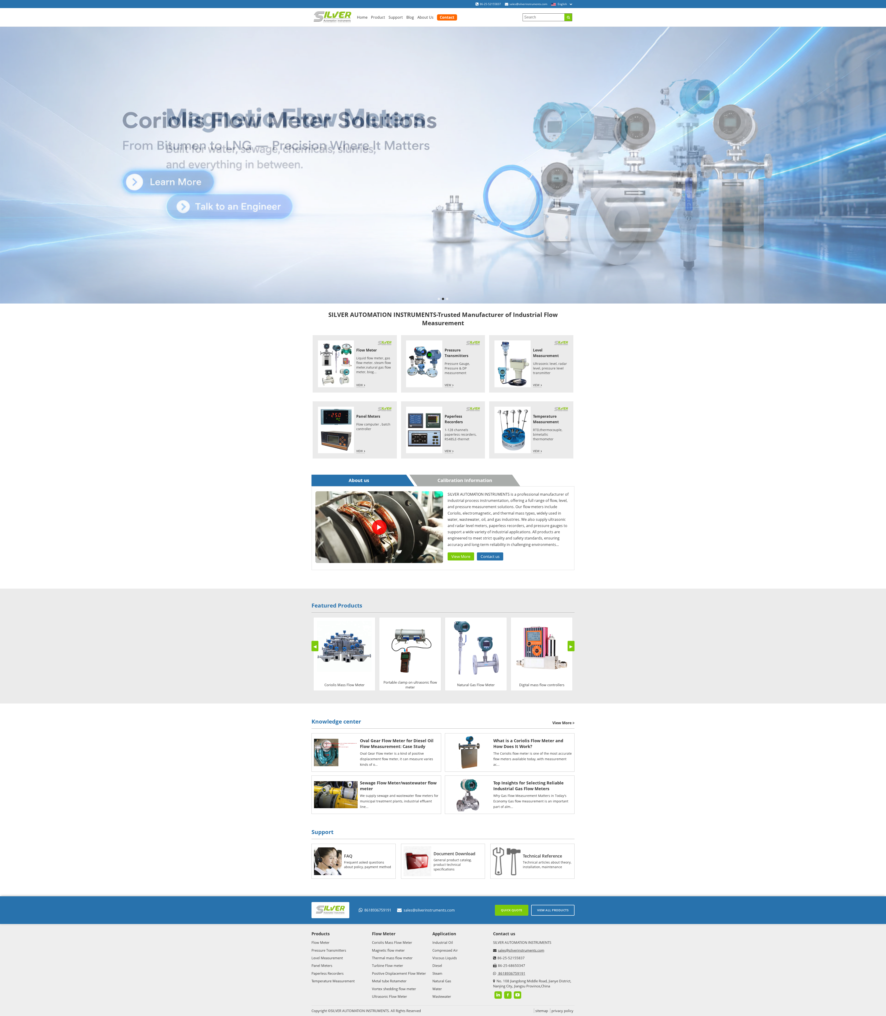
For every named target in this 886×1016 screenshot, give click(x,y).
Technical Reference (542, 856)
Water (437, 988)
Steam (437, 973)
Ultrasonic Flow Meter (389, 996)
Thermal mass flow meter (392, 958)
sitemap (541, 1010)
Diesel (437, 965)
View (359, 385)
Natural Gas (441, 981)
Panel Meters (368, 416)
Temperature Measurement (333, 981)
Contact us (490, 556)
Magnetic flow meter (388, 950)
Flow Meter (366, 350)
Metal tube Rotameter (389, 981)
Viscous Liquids (444, 958)
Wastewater (441, 996)
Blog (410, 17)
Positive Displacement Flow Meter (399, 973)
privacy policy (562, 1010)
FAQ (348, 856)
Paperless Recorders (327, 973)
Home (362, 17)
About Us (425, 17)
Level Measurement (327, 958)
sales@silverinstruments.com (528, 4)
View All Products (553, 910)
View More (460, 556)
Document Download (454, 853)
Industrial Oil (442, 942)
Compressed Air (445, 950)
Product (378, 17)
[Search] (568, 17)
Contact (447, 17)
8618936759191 (377, 910)
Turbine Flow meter (387, 965)
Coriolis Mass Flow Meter (392, 942)
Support (396, 17)
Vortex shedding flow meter (394, 988)
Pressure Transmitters (328, 950)
